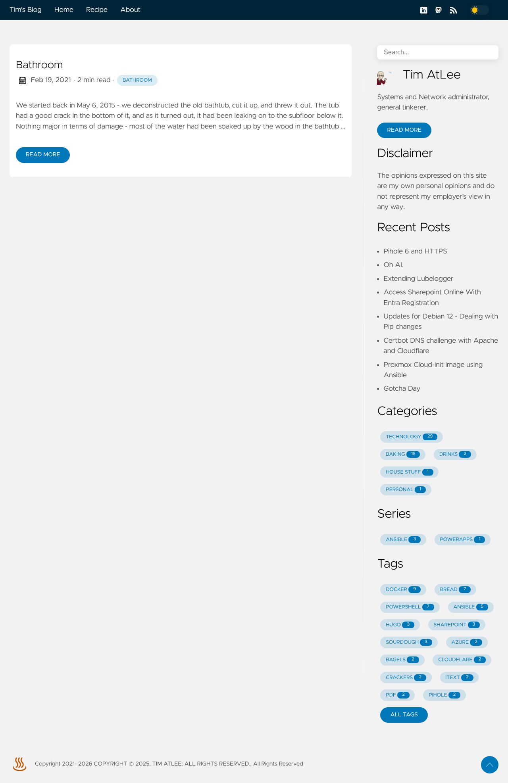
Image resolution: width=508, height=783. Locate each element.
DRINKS (452, 454)
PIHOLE (442, 695)
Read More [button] (404, 130)
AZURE (464, 642)
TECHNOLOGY (409, 436)
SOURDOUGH (406, 642)
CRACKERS (403, 677)
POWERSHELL (407, 607)
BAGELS (400, 659)
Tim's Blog (26, 9)
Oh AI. (393, 265)
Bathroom (39, 65)
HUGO (398, 625)
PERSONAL (403, 489)
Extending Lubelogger (418, 278)
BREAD (453, 589)
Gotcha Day (401, 388)
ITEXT (456, 677)
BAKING (400, 454)
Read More (43, 154)
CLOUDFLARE (459, 659)
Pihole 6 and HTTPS (415, 251)
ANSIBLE (401, 539)
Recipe (97, 9)
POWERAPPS (460, 539)
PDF (395, 695)
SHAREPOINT (454, 625)
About (130, 9)
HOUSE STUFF (407, 472)
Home (63, 9)
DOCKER (401, 589)
